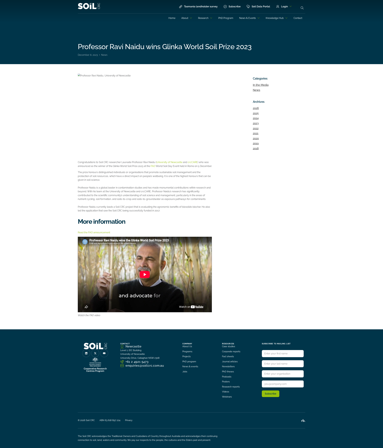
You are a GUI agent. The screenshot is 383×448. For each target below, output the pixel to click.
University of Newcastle (169, 162)
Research (203, 18)
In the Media (261, 84)
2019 (256, 143)
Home (171, 18)
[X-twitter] (95, 353)
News (104, 54)
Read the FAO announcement (94, 232)
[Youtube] (104, 353)
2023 (256, 123)
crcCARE (193, 162)
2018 (256, 148)
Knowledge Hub (275, 18)
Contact (298, 18)
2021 (255, 133)
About (184, 18)
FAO (153, 166)
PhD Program (225, 18)
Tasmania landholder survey (201, 6)
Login (284, 6)
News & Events (247, 18)
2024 (256, 118)
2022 (256, 128)
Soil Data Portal (261, 6)
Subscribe (235, 6)
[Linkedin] (86, 353)
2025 (256, 113)
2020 (256, 138)
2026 (256, 108)
